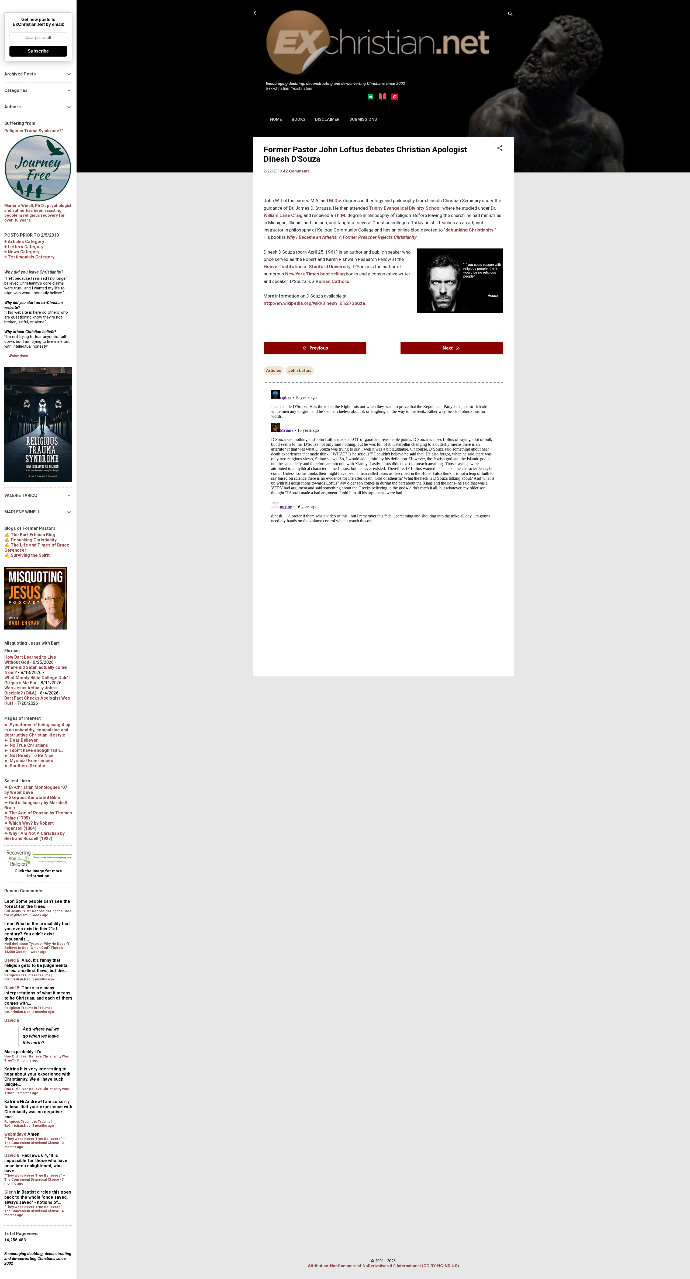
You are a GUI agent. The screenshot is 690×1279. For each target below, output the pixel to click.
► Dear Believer (21, 740)
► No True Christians (26, 745)
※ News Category (21, 251)
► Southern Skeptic (24, 765)
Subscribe (38, 51)
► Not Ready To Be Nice (29, 755)
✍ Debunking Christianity (30, 539)
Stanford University (330, 266)
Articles (273, 370)
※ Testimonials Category (29, 257)
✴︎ (32, 797)
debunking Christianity (469, 230)
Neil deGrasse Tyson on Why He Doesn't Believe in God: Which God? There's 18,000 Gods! (36, 948)
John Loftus (299, 370)
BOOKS (298, 119)
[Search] (510, 14)
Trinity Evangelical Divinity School (404, 208)
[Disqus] (383, 455)
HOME (276, 119)
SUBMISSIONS (363, 119)
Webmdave (18, 356)
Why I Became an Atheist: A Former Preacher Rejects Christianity (351, 237)
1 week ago (39, 915)
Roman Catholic (332, 281)
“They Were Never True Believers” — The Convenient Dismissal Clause (34, 1141)
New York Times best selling (315, 273)
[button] (499, 148)
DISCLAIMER (327, 119)
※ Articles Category (24, 241)
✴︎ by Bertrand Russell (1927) (34, 836)
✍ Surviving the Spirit (27, 555)
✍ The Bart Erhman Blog (29, 534)
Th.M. (340, 215)
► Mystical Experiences (28, 760)
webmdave (15, 1134)
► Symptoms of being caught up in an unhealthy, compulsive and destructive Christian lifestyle (37, 730)
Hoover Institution (283, 266)
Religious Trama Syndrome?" (33, 130)
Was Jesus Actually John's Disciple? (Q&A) (31, 690)
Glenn (10, 1192)
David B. (12, 960)
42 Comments (296, 171)
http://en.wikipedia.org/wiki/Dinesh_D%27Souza (314, 303)
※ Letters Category (23, 246)
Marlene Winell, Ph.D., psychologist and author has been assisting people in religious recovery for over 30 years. (37, 213)
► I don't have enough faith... (33, 750)
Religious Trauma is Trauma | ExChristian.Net (28, 977)
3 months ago (43, 979)
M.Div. (335, 200)
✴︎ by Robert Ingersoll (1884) (29, 826)
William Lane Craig (283, 215)
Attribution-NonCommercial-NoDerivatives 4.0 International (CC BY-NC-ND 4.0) (383, 1265)
